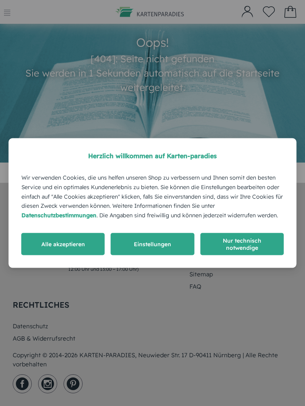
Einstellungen (152, 243)
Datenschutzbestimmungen (59, 215)
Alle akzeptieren (63, 243)
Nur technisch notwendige (242, 244)
